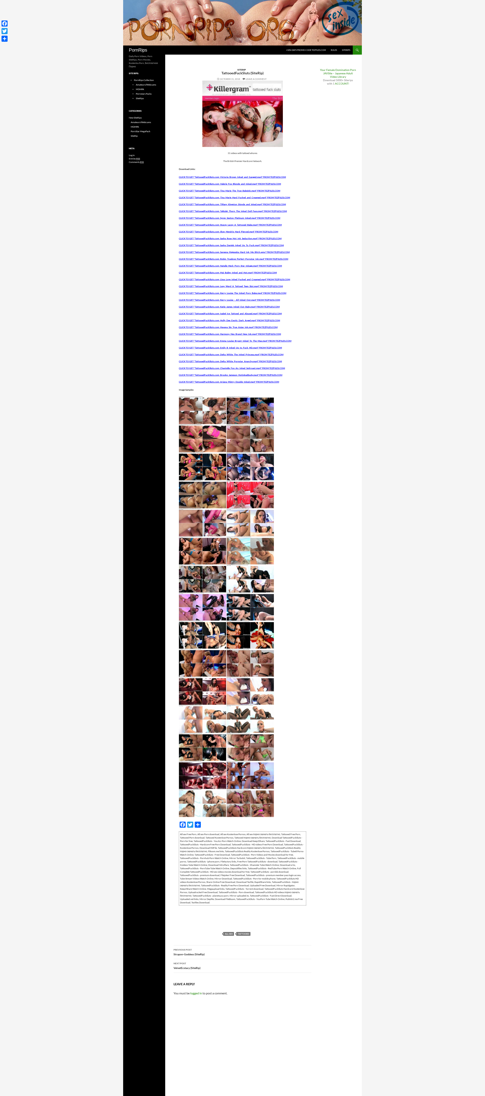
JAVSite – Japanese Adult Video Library (338, 75)
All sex (229, 934)
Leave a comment (256, 79)
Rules (334, 50)
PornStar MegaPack (140, 131)
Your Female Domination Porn (338, 69)
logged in (196, 993)
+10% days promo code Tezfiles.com (306, 50)
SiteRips (346, 50)
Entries (134, 158)
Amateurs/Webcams (146, 84)
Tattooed (243, 934)
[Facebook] (4, 23)
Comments (136, 162)
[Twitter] (4, 31)
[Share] (4, 38)
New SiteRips (135, 117)
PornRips (138, 50)
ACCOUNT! (342, 83)
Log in (132, 155)
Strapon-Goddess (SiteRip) (189, 952)
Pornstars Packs (144, 93)
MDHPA (140, 89)
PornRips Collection (144, 80)
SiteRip (241, 69)
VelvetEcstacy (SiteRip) (187, 966)
